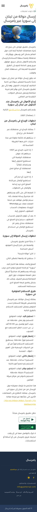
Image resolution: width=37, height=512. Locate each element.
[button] (3, 5)
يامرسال (24, 6)
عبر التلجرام (13, 469)
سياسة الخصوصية (9, 492)
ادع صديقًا (19, 492)
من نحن (18, 495)
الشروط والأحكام (28, 492)
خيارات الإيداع (14, 110)
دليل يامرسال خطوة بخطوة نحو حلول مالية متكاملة (20, 402)
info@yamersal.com (26, 487)
